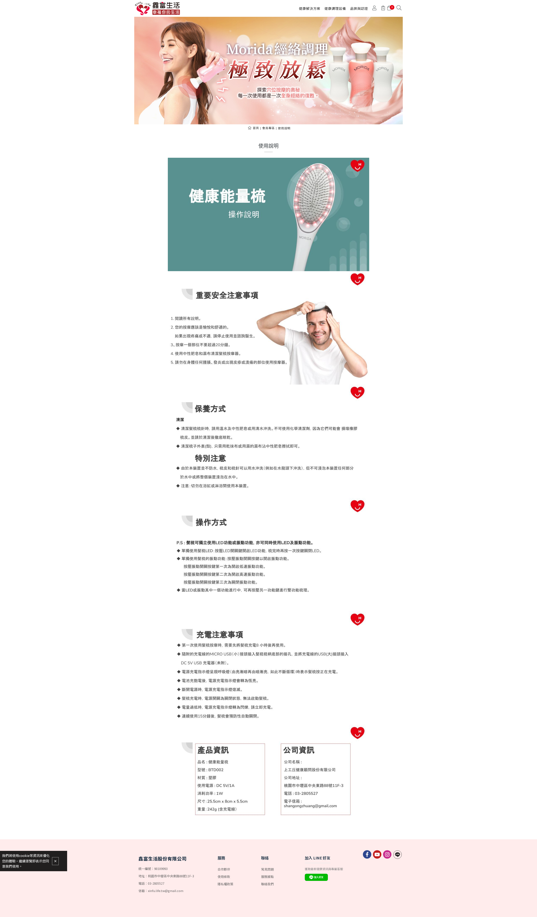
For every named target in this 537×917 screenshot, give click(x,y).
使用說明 (284, 128)
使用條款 (224, 876)
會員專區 (268, 128)
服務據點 (267, 876)
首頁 (256, 128)
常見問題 (267, 869)
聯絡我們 (267, 884)
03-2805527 (156, 883)
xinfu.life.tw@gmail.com (165, 890)
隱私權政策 (225, 884)
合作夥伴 (224, 869)
